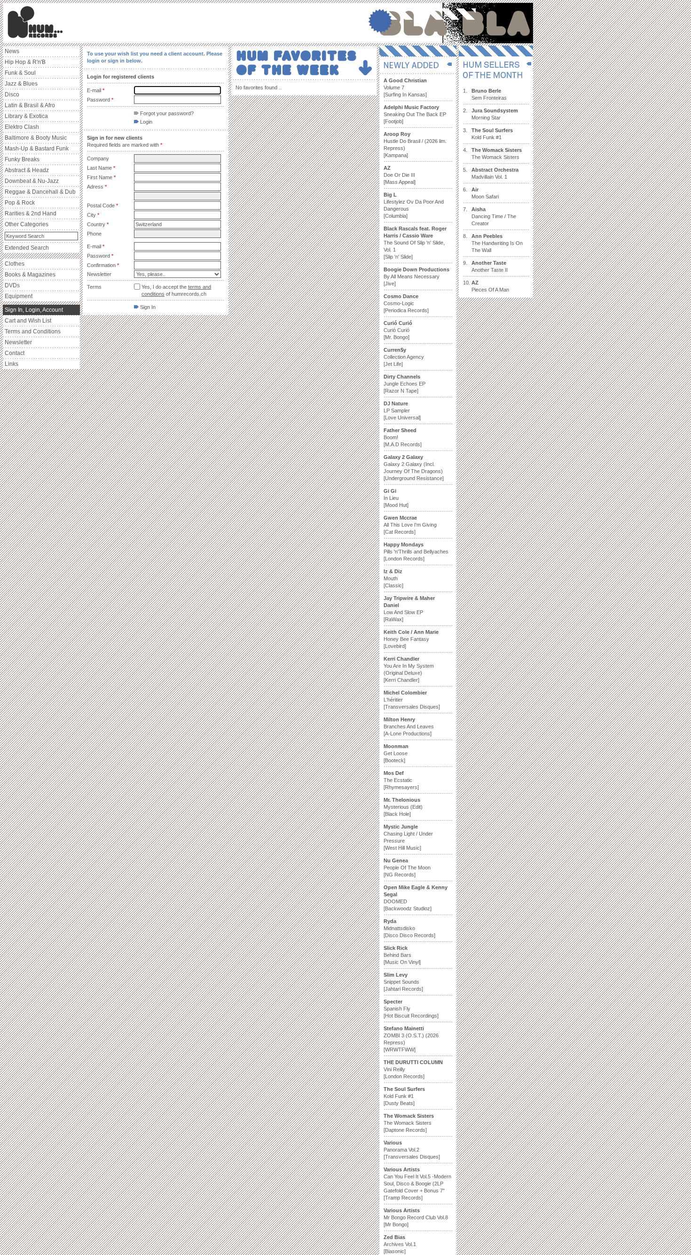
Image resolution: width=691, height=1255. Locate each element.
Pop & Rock (20, 202)
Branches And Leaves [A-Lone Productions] (409, 726)
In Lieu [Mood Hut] (396, 498)
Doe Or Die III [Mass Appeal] (400, 175)
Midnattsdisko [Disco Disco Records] (409, 928)
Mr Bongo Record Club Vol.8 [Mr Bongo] (416, 1217)
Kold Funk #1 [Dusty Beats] (404, 1096)
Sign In (147, 307)
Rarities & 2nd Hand (30, 213)
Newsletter (18, 342)
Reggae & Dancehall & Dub (40, 192)
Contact (14, 353)
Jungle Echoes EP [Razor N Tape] (404, 384)
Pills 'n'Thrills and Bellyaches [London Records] (416, 551)
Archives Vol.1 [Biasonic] (400, 1244)
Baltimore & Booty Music (36, 137)
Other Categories (26, 224)
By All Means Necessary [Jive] (416, 276)
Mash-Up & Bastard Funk (37, 148)
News (12, 51)
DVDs (12, 285)
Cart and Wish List (28, 320)
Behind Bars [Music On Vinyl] (402, 955)
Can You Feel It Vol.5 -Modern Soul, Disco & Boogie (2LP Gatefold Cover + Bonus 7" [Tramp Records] (417, 1183)
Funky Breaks (22, 159)
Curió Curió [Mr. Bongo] (398, 330)
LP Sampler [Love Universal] (402, 410)
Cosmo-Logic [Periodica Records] (406, 303)
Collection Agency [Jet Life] (404, 357)
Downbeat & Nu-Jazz (32, 181)
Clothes (14, 263)
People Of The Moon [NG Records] (407, 867)
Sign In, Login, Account (34, 310)
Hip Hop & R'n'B (25, 62)
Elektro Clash (22, 127)
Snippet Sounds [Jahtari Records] (403, 982)
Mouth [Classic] (393, 578)
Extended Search (27, 248)
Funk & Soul (20, 73)
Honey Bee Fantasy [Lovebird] (411, 639)
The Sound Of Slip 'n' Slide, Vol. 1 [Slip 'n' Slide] (415, 243)
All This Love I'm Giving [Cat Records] (410, 525)
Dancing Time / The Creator (493, 216)
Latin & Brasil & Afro (30, 105)
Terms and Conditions (33, 331)
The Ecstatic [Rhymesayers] (401, 780)
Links (11, 364)
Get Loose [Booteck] (396, 753)
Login (145, 122)
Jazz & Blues (21, 83)
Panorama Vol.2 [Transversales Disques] (412, 1150)
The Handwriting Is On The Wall (497, 243)
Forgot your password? (166, 113)
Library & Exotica (26, 116)
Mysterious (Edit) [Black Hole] (403, 807)
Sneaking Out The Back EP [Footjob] (415, 114)
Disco (12, 94)
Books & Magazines (30, 274)
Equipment (18, 296)
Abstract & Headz (27, 170)
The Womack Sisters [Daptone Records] (409, 1123)
